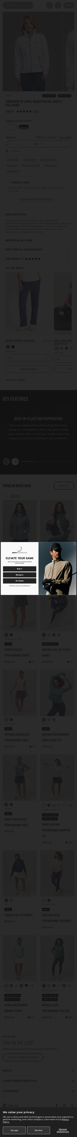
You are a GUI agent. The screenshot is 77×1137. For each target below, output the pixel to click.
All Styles (20, 581)
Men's (19, 569)
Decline (38, 1130)
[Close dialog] (75, 544)
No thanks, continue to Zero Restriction (19, 585)
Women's (19, 575)
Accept (14, 1130)
